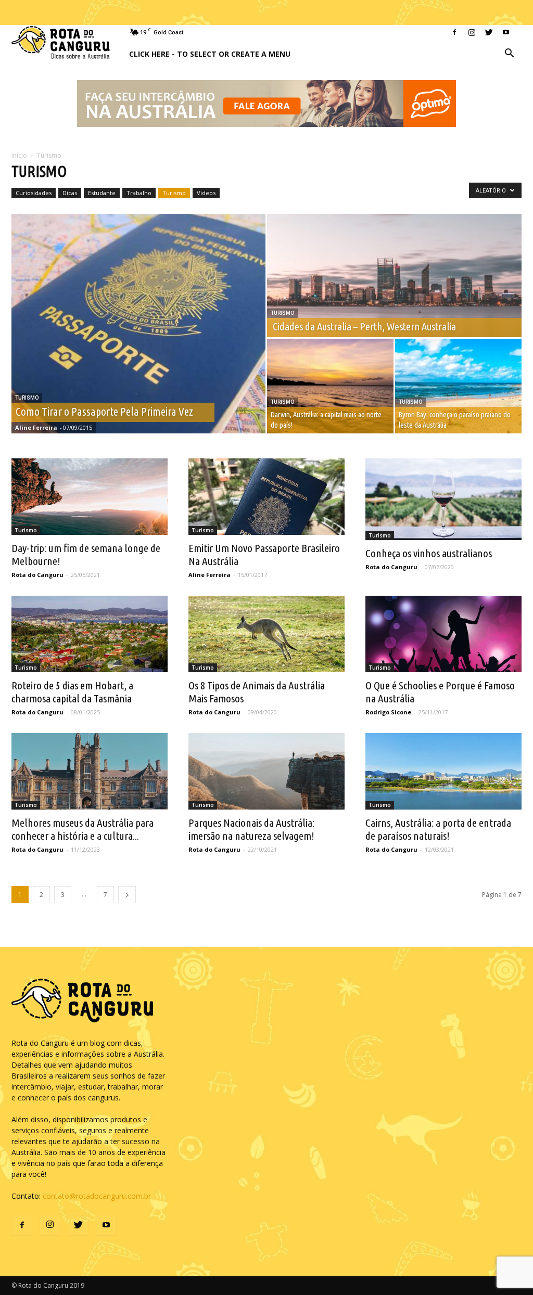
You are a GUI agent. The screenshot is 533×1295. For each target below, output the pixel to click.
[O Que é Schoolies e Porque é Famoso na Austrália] (443, 634)
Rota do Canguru (37, 575)
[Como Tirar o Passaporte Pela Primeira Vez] (138, 323)
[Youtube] (506, 32)
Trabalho (138, 193)
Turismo (174, 193)
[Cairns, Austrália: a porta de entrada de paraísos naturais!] (443, 771)
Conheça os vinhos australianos (428, 553)
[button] (509, 54)
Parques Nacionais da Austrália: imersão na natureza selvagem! (251, 829)
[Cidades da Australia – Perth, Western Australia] (394, 276)
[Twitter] (489, 32)
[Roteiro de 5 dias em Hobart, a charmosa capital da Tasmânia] (89, 634)
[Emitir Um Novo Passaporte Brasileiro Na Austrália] (266, 496)
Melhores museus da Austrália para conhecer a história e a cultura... (82, 829)
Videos (206, 193)
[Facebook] (454, 32)
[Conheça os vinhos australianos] (443, 499)
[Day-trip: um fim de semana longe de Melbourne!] (89, 496)
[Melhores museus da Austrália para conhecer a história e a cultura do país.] (89, 771)
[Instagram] (471, 32)
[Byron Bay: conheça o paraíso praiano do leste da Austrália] (458, 386)
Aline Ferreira (36, 427)
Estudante (102, 193)
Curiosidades (34, 193)
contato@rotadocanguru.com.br (97, 1196)
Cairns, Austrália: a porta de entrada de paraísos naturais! (438, 829)
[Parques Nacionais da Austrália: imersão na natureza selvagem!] (266, 771)
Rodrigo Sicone (388, 712)
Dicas (69, 193)
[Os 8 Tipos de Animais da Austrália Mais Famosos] (266, 634)
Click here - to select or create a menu (209, 54)
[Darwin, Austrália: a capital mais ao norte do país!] (330, 386)
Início (19, 155)
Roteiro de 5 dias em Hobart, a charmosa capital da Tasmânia (72, 691)
